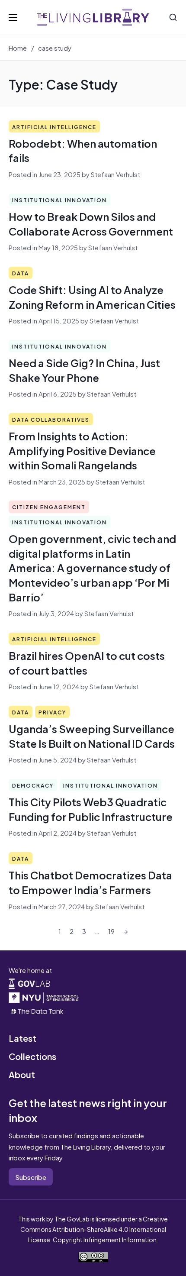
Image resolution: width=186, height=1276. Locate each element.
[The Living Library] (93, 17)
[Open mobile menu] (13, 17)
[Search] (173, 17)
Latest (22, 1037)
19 (111, 930)
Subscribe (30, 1176)
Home (18, 47)
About (22, 1074)
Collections (32, 1056)
